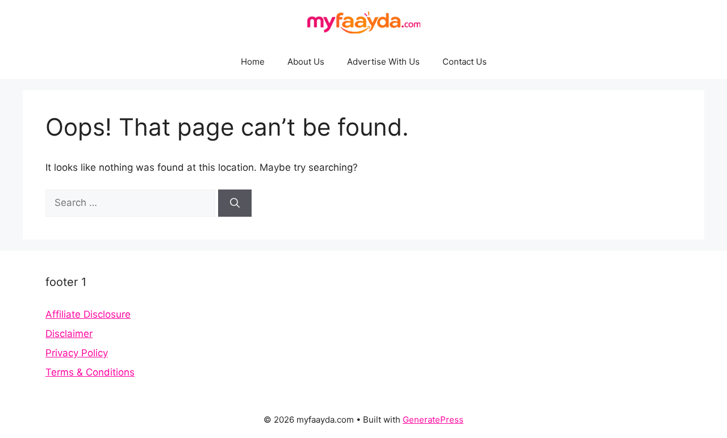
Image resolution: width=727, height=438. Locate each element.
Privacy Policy (76, 353)
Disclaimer (69, 333)
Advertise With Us (383, 61)
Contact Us (464, 61)
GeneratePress (433, 419)
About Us (305, 61)
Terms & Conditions (90, 372)
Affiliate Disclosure (88, 314)
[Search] (235, 203)
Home (253, 61)
